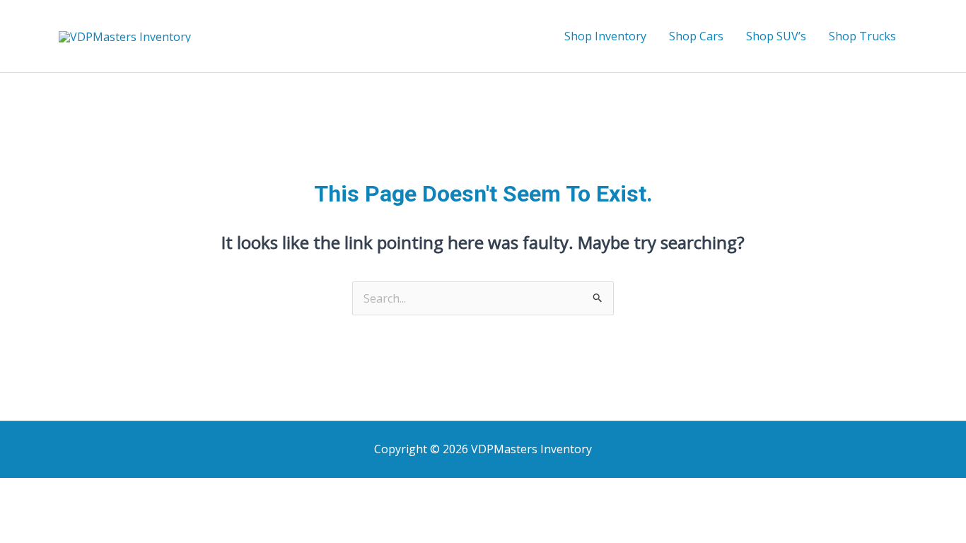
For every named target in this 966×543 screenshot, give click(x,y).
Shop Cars (696, 36)
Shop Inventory (605, 36)
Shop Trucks (862, 36)
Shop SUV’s (776, 36)
